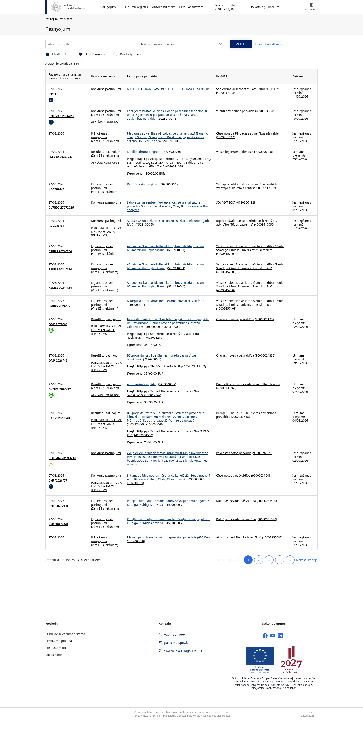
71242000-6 (152, 359)
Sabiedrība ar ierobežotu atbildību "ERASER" (247, 89)
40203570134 (226, 93)
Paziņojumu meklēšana (58, 19)
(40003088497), (200, 159)
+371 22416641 (175, 634)
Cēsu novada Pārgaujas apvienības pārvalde (247, 133)
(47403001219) (152, 338)
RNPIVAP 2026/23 (61, 116)
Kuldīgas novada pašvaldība (236, 501)
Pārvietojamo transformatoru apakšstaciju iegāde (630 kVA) (168, 537)
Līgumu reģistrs (136, 7)
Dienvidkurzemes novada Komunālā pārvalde (248, 384)
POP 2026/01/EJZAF (62, 458)
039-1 (52, 94)
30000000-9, (155, 327)
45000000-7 (136, 305)
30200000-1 (168, 184)
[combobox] (181, 44)
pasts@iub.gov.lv (176, 642)
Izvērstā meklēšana (268, 44)
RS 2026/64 (56, 226)
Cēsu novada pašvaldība (233, 475)
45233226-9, (137, 424)
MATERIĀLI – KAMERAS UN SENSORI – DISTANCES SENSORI (168, 89)
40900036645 (265, 111)
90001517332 (265, 188)
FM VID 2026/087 (61, 157)
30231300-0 (172, 327)
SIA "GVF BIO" (225, 202)
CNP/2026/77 (58, 480)
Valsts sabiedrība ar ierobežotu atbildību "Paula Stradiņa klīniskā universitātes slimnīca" (250, 248)
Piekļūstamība (55, 647)
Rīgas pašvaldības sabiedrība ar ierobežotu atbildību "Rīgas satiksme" (246, 222)
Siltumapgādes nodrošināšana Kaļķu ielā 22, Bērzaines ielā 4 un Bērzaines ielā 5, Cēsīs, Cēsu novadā (168, 477)
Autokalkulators (163, 7)
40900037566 (239, 417)
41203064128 (246, 202)
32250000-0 (172, 152)
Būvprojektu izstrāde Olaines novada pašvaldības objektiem (161, 357)
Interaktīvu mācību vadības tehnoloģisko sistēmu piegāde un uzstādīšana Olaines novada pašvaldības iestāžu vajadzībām (168, 323)
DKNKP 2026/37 (60, 389)
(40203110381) (174, 166)
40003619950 (264, 224)
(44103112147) (195, 366)
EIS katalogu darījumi (264, 7)
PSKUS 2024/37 (59, 306)
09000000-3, (196, 479)
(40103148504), (174, 163)
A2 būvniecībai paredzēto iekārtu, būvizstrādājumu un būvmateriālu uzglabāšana (165, 248)
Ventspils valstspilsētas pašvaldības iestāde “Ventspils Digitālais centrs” (247, 186)
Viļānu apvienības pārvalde (235, 111)
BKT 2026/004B (59, 418)
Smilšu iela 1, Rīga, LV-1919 (183, 651)
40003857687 (272, 537)
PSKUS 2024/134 (60, 251)
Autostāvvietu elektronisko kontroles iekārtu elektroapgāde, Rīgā (168, 222)
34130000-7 (167, 384)
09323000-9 (135, 483)
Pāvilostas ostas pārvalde (233, 453)
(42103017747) (150, 395)
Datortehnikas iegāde (142, 184)
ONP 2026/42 (58, 360)
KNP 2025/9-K (58, 506)
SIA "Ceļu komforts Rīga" (167, 366)
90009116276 (226, 137)
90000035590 (267, 501)
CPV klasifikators (191, 7)
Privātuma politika (58, 641)
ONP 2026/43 (58, 324)
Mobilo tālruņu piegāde (143, 152)
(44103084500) (142, 435)
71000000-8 (154, 424)
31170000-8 (136, 541)
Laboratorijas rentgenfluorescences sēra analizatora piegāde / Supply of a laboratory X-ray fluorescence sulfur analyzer (167, 206)
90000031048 (261, 475)
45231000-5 (145, 224)
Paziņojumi (108, 7)
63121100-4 (176, 250)
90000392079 (262, 453)
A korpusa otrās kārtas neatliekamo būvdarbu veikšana (165, 301)
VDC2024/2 (56, 189)
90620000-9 (172, 141)
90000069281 (264, 152)
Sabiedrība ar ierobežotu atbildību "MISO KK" (168, 433)
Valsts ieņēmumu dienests (234, 152)
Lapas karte (53, 654)
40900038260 (226, 388)
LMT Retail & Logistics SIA (145, 163)
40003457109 (226, 254)
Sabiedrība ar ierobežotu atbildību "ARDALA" (163, 393)
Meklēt (241, 44)
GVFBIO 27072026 (61, 207)
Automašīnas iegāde (141, 384)
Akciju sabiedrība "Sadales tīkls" (238, 537)
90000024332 (265, 319)
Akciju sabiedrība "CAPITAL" (169, 159)
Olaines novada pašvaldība (235, 319)
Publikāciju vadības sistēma (65, 634)
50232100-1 (167, 118)
